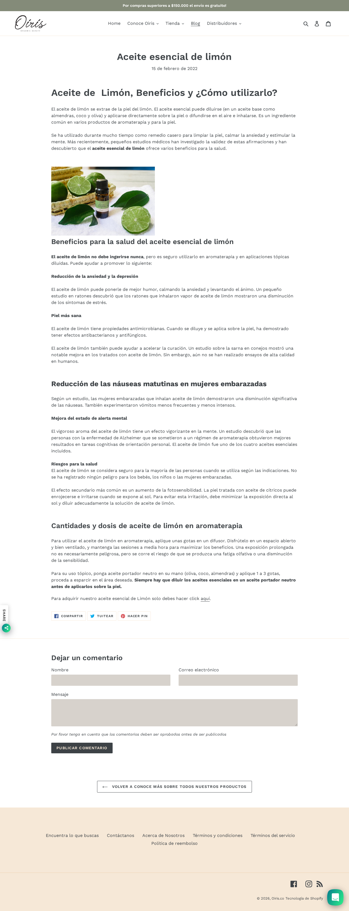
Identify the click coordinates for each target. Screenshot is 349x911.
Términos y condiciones (217, 835)
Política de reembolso (174, 843)
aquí (205, 598)
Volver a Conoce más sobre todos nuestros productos (178, 786)
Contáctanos (120, 835)
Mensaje (59, 694)
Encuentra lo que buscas (72, 835)
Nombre (59, 669)
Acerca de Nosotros (163, 835)
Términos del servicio (273, 835)
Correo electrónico (199, 669)
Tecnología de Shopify (304, 898)
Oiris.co (278, 898)
